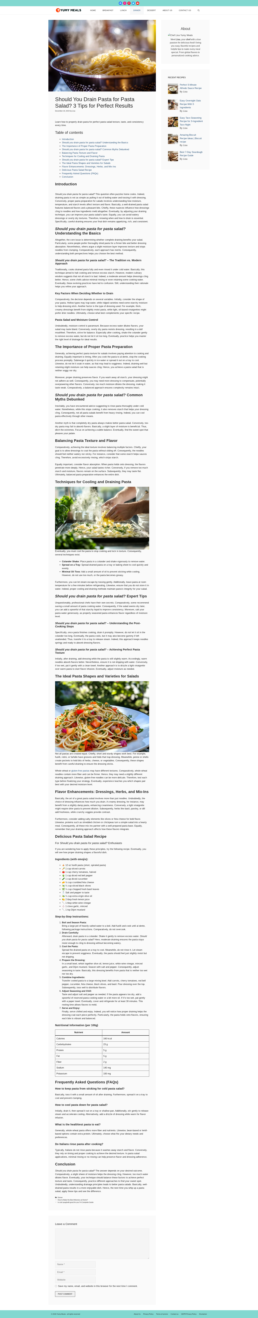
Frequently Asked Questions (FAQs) (80, 173)
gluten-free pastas (80, 770)
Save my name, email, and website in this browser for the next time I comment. (98, 1286)
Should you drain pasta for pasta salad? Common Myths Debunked (95, 149)
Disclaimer (203, 1314)
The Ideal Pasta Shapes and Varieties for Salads (86, 163)
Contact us (185, 10)
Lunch (123, 10)
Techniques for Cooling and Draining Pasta (83, 156)
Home (93, 10)
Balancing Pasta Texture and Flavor (80, 153)
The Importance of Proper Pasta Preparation (84, 146)
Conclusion (67, 177)
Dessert (151, 10)
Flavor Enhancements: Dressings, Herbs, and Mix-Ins (89, 166)
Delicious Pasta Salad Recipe (77, 170)
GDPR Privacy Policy (188, 1314)
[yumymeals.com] (68, 10)
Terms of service (162, 1314)
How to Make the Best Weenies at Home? (73, 1200)
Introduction (68, 139)
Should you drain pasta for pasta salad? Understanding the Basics (95, 142)
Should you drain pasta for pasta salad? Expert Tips (88, 159)
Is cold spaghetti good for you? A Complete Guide (76, 1202)
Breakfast (108, 10)
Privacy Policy (148, 1314)
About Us (167, 10)
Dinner (136, 10)
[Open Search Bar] (198, 10)
